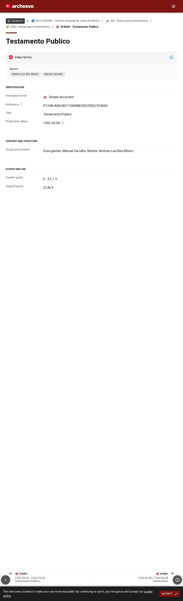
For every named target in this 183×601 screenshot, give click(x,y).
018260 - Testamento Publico (79, 26)
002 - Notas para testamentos (129, 20)
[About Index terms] (171, 57)
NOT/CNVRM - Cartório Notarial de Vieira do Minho (68, 20)
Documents (15, 20)
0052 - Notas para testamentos (30, 26)
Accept (167, 593)
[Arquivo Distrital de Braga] (20, 7)
